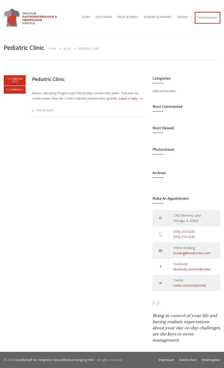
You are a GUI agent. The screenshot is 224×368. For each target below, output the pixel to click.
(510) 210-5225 (184, 232)
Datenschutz (188, 360)
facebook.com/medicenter (192, 269)
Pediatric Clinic (48, 79)
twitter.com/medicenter (189, 285)
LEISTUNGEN (104, 17)
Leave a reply (128, 98)
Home (52, 49)
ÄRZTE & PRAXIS (127, 17)
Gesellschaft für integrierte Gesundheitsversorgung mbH (55, 360)
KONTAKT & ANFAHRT (158, 17)
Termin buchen (207, 17)
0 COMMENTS (14, 89)
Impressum (167, 360)
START (86, 17)
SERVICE (182, 17)
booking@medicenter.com (191, 253)
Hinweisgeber (210, 360)
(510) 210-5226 (184, 237)
